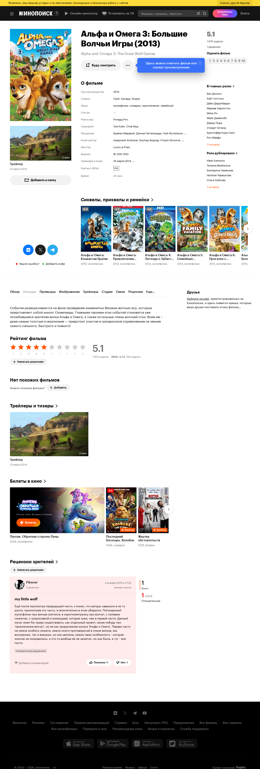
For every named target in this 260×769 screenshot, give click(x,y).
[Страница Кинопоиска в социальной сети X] (125, 713)
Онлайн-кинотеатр (84, 13)
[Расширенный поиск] (198, 13)
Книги (154, 767)
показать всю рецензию (31, 651)
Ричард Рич (120, 119)
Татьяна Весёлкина (218, 165)
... (185, 133)
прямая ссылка (122, 587)
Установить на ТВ (121, 13)
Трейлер (16, 164)
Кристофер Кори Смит (221, 132)
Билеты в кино (26, 481)
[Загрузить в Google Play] (113, 743)
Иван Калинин (216, 160)
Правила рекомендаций (91, 722)
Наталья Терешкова (219, 175)
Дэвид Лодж (214, 122)
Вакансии (20, 722)
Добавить (60, 387)
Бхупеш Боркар (149, 140)
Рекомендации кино (127, 728)
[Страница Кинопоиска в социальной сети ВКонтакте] (115, 713)
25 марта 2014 (122, 161)
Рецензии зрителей (32, 561)
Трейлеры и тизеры (32, 406)
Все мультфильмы (64, 728)
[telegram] (52, 250)
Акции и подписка (161, 728)
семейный (167, 105)
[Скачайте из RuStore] (181, 743)
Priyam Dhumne (170, 140)
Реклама (38, 722)
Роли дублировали (221, 153)
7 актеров (213, 187)
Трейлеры (90, 292)
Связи (120, 292)
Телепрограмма (112, 767)
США (116, 98)
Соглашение (59, 722)
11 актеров (213, 144)
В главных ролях (219, 86)
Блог (135, 722)
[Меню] (11, 13)
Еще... (150, 292)
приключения (150, 105)
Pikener (32, 582)
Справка (121, 722)
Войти (244, 13)
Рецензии (135, 292)
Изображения (69, 292)
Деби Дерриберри (218, 103)
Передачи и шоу (95, 728)
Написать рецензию (30, 361)
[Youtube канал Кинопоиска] (144, 713)
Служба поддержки (194, 728)
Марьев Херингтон (219, 108)
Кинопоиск (43, 767)
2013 (116, 91)
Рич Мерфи (214, 137)
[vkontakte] (28, 250)
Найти (205, 13)
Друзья (193, 292)
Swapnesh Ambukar (125, 140)
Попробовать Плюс (225, 13)
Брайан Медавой (124, 133)
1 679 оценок (215, 41)
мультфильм (120, 105)
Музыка (130, 767)
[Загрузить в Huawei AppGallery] (147, 743)
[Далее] (247, 228)
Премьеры (48, 292)
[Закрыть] (199, 62)
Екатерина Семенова (220, 170)
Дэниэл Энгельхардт (149, 133)
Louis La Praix (121, 147)
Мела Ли (212, 113)
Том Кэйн (119, 126)
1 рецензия (213, 46)
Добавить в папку (43, 180)
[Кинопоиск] (36, 13)
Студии (107, 292)
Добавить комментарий (34, 663)
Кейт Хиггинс (215, 98)
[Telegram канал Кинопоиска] (134, 713)
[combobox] (166, 13)
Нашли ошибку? (29, 263)
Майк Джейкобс (217, 118)
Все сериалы (232, 722)
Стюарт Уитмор (216, 127)
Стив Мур (132, 126)
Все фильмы (208, 722)
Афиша (142, 767)
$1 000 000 (121, 154)
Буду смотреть (104, 65)
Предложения (183, 722)
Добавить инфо (55, 263)
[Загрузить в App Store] (78, 743)
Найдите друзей (198, 298)
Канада (125, 98)
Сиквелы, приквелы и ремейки (115, 199)
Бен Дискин (214, 93)
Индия (136, 98)
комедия (135, 105)
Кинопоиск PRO (156, 722)
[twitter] (40, 250)
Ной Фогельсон (173, 133)
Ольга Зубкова (216, 180)
